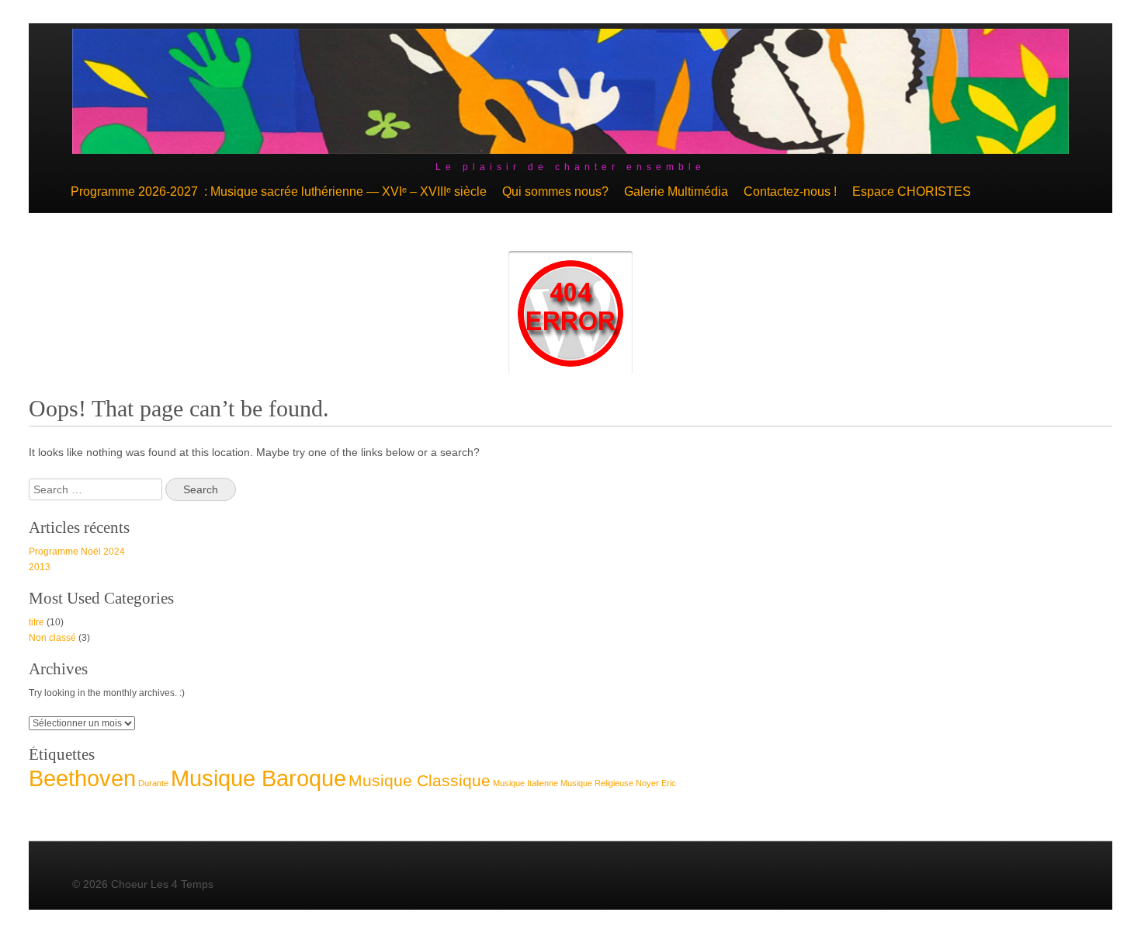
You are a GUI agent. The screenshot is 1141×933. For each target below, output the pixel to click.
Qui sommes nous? (555, 191)
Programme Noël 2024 (77, 551)
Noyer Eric (656, 783)
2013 (39, 567)
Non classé (52, 637)
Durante (153, 783)
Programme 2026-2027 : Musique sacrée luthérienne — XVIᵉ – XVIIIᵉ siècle (279, 191)
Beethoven (82, 778)
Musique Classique (420, 780)
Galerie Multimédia (676, 191)
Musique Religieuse (596, 783)
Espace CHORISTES (911, 191)
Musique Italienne (525, 783)
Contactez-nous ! (790, 191)
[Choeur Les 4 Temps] (571, 150)
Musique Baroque (258, 778)
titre (36, 622)
